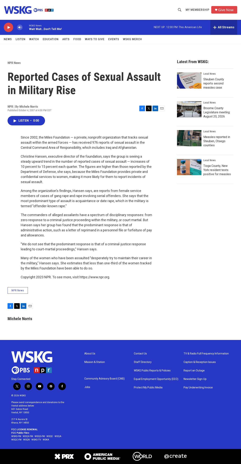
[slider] (25, 27)
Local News (209, 73)
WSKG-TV (36, 439)
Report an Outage (194, 370)
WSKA (46, 439)
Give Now (225, 10)
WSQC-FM (16, 439)
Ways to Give (94, 39)
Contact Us (140, 353)
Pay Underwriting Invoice (198, 387)
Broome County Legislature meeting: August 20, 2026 (216, 112)
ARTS (66, 39)
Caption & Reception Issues (200, 362)
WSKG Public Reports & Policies (152, 370)
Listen (20, 39)
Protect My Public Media (148, 387)
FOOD (77, 39)
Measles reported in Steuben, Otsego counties (216, 141)
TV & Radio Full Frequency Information (206, 353)
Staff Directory (143, 362)
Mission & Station (94, 362)
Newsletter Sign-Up (195, 379)
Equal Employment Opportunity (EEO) (156, 379)
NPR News (14, 63)
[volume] (20, 27)
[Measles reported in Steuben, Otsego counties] (189, 138)
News (8, 39)
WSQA (58, 436)
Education (51, 39)
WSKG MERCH (132, 39)
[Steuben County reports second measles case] (189, 80)
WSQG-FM (40, 436)
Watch (34, 39)
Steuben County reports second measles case (213, 83)
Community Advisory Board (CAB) (104, 378)
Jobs (87, 387)
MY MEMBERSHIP (197, 9)
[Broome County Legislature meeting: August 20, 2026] (189, 109)
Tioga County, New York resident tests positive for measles (217, 170)
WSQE (50, 436)
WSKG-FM (16, 436)
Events (113, 39)
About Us (89, 353)
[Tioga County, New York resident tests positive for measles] (189, 167)
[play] (8, 27)
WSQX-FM (28, 436)
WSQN (26, 439)
